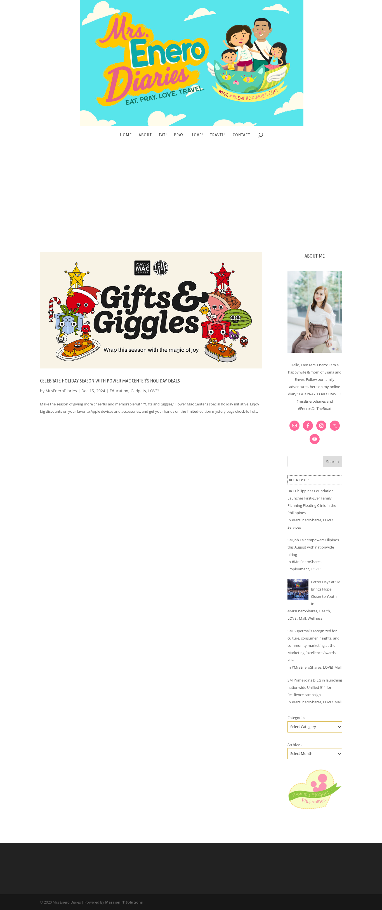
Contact (241, 135)
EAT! (163, 135)
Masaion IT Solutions (124, 902)
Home (126, 135)
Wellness (315, 618)
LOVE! (197, 135)
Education (119, 390)
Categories (296, 717)
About (145, 135)
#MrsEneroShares (306, 519)
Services (294, 527)
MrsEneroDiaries (61, 390)
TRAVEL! (218, 135)
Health (324, 610)
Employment (298, 568)
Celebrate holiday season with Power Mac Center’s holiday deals (110, 380)
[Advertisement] (191, 194)
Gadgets (138, 390)
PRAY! (179, 135)
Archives (294, 744)
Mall (302, 618)
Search (332, 461)
